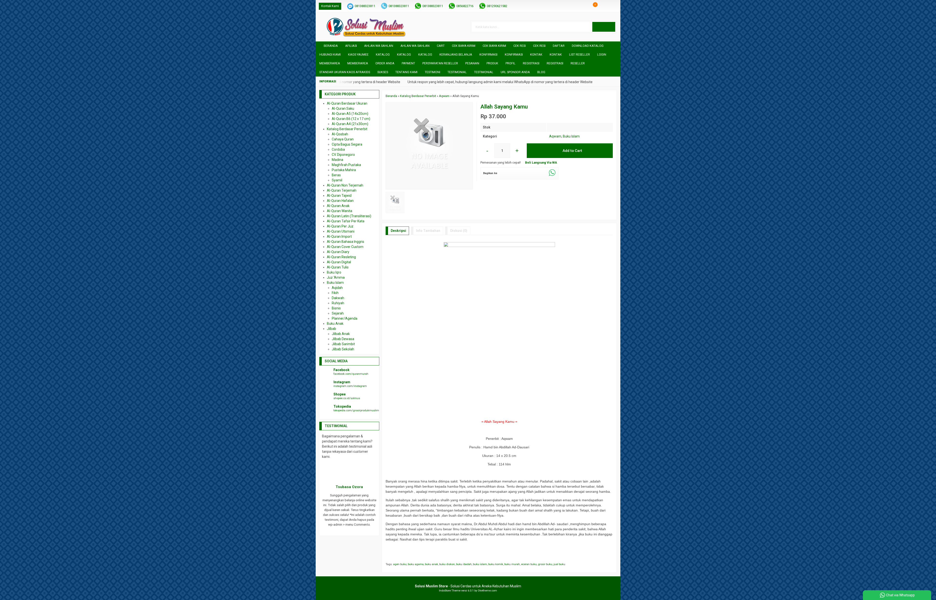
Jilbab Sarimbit (343, 344)
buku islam (480, 564)
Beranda (330, 46)
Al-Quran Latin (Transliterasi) (349, 216)
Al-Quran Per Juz (340, 226)
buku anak (431, 564)
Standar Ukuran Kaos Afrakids (344, 72)
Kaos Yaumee (358, 54)
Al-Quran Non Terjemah (345, 185)
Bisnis (336, 308)
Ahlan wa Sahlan (414, 46)
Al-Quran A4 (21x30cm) (350, 124)
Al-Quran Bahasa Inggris (345, 242)
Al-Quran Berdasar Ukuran (347, 103)
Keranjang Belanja (455, 54)
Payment (408, 63)
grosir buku (545, 564)
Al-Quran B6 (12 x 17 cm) (351, 119)
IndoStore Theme (449, 590)
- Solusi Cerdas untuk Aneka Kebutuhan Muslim (468, 586)
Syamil (337, 180)
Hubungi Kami (330, 54)
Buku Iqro (334, 272)
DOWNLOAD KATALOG (588, 46)
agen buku (400, 564)
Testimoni (432, 72)
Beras (336, 175)
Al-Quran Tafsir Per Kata (345, 221)
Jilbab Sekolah (343, 349)
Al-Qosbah (340, 134)
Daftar (559, 46)
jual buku (559, 564)
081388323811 (365, 6)
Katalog (383, 54)
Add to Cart (572, 150)
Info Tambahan (428, 231)
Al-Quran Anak (338, 206)
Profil (511, 63)
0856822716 (464, 6)
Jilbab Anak (341, 334)
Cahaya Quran (343, 139)
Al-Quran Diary (338, 252)
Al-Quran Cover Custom (345, 247)
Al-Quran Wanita (339, 211)
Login (601, 54)
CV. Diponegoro (343, 155)
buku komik (495, 564)
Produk (492, 63)
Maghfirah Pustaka (346, 165)
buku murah (512, 564)
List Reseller (579, 54)
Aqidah (337, 288)
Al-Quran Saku (343, 108)
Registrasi (531, 63)
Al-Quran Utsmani (340, 231)
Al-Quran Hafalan (340, 201)
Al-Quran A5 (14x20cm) (350, 114)
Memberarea (329, 63)
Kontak (536, 54)
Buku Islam (571, 136)
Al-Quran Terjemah (341, 190)
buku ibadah (464, 564)
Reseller (578, 63)
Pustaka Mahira (344, 170)
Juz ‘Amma (336, 277)
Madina (337, 160)
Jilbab (331, 329)
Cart (441, 46)
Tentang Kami (406, 72)
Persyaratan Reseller (440, 63)
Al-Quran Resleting (341, 257)
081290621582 (497, 6)
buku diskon (447, 564)
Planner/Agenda (344, 318)
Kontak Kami (330, 6)
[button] (603, 27)
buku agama (416, 564)
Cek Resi (519, 46)
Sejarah (338, 313)
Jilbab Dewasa (343, 339)
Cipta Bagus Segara (347, 144)
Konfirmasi (488, 54)
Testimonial (457, 72)
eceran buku (529, 564)
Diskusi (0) (458, 231)
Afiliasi (351, 46)
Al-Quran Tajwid (339, 195)
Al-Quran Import (339, 236)
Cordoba (338, 149)
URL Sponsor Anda (515, 72)
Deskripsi (398, 231)
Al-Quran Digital (339, 262)
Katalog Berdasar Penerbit (347, 129)
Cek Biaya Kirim (463, 46)
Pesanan (472, 63)
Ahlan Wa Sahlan (378, 46)
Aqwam (555, 136)
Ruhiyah (338, 303)
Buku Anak (335, 323)
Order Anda (384, 63)
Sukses (382, 72)
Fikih (335, 293)
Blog (541, 72)
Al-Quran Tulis (338, 267)
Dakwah (338, 298)
